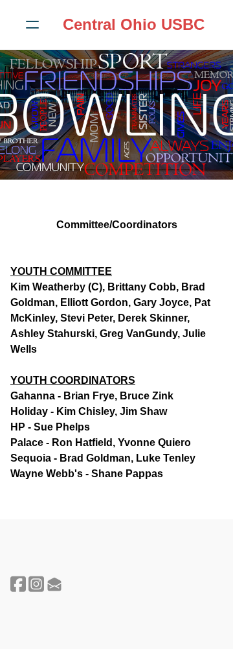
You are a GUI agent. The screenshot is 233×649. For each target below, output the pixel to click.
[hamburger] (32, 24)
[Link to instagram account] (36, 584)
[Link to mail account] (54, 584)
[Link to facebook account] (18, 584)
